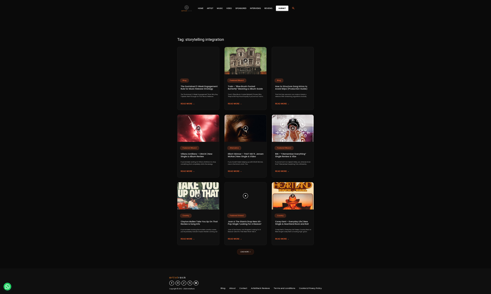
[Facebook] (171, 283)
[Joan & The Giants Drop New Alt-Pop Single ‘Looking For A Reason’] (245, 195)
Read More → (188, 103)
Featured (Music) (237, 80)
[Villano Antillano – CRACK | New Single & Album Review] (198, 128)
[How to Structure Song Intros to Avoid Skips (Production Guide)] (293, 60)
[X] (190, 283)
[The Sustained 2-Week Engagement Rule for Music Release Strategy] (198, 60)
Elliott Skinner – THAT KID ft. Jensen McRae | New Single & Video (246, 155)
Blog (184, 80)
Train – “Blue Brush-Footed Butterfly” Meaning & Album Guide (245, 87)
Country (186, 216)
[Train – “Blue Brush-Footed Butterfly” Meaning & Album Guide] (245, 60)
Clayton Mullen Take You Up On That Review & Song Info (199, 222)
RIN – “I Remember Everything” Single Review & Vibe (290, 155)
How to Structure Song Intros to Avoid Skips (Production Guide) (291, 87)
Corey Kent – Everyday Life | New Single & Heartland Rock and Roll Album (292, 224)
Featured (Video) (237, 216)
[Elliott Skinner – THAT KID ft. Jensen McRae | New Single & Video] (245, 128)
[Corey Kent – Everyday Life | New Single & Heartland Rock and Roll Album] (293, 195)
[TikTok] (183, 283)
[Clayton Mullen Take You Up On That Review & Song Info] (198, 195)
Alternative (234, 148)
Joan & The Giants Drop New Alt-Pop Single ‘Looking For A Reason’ (245, 222)
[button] (293, 8)
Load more (244, 252)
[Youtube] (196, 283)
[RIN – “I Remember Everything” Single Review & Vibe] (293, 128)
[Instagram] (177, 283)
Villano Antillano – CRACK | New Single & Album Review (196, 155)
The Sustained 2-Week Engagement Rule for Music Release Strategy (199, 87)
